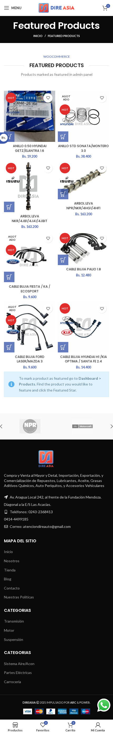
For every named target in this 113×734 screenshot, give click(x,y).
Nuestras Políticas (19, 597)
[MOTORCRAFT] (82, 426)
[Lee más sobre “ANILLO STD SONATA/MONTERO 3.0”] (63, 136)
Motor (9, 630)
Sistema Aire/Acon (19, 663)
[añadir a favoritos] (48, 98)
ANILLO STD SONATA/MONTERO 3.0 (83, 148)
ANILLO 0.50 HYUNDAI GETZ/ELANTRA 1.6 (30, 148)
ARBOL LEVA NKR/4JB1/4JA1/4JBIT (29, 218)
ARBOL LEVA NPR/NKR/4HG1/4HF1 (83, 205)
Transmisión (14, 621)
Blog (7, 579)
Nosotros (11, 561)
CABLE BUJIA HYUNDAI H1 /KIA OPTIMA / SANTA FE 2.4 (83, 359)
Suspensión (13, 639)
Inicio (38, 35)
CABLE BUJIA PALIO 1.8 (83, 269)
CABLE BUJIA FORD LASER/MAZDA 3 (29, 359)
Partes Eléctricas (18, 672)
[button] (9, 207)
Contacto (12, 588)
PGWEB (84, 702)
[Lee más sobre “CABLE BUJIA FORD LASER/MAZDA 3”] (9, 347)
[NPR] (30, 426)
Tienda (10, 570)
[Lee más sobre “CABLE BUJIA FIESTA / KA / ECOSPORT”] (9, 277)
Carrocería (12, 681)
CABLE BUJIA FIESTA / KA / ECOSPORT (29, 288)
